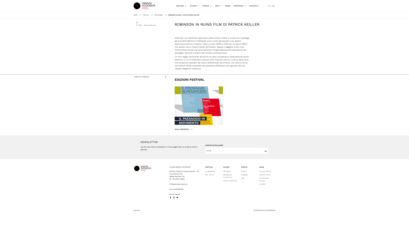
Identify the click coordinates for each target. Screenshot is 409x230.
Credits (262, 184)
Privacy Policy (265, 171)
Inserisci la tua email (214, 145)
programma (158, 15)
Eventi (244, 171)
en (273, 6)
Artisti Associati (230, 181)
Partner (137, 210)
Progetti (244, 175)
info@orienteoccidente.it (178, 184)
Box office (209, 175)
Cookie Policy (265, 175)
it (269, 6)
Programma (210, 171)
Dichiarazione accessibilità (264, 210)
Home (135, 15)
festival (146, 15)
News (227, 6)
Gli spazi (227, 171)
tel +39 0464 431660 (177, 179)
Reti (243, 178)
